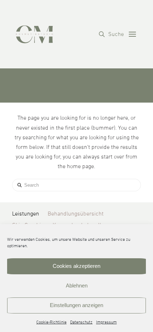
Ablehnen (77, 285)
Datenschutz (81, 322)
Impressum (106, 322)
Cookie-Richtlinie (51, 322)
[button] (111, 34)
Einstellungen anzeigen (76, 305)
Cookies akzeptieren (76, 266)
